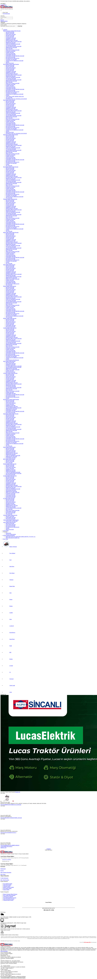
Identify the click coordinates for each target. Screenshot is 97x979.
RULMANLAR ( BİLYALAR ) (12, 58)
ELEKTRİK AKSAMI (11, 54)
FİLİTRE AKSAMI (10, 35)
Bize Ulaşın (5, 539)
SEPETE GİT (3, 847)
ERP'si (89, 942)
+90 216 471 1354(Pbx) (6, 859)
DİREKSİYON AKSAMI (11, 47)
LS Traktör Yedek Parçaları (8, 498)
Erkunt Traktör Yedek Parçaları (9, 286)
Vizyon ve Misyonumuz (11, 534)
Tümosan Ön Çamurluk (8, 896)
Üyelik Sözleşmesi (4, 878)
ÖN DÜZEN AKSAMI (11, 45)
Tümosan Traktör (6, 886)
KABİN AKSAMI (10, 52)
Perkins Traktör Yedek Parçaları (9, 318)
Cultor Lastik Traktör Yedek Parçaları (11, 519)
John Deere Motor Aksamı (8, 898)
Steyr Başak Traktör (7, 888)
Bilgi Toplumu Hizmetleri (6, 872)
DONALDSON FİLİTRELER (12, 360)
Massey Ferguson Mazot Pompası (10, 894)
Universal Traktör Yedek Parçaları (10, 515)
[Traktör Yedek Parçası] (7, 7)
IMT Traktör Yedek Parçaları (9, 459)
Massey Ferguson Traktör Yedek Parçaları (12, 30)
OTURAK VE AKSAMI (11, 59)
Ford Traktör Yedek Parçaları (9, 100)
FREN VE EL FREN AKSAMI (12, 49)
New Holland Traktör (7, 883)
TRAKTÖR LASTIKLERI (11, 521)
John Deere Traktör (7, 884)
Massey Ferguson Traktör (8, 887)
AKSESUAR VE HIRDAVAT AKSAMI (14, 60)
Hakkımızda (8, 533)
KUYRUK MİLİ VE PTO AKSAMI (13, 41)
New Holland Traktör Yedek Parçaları (11, 64)
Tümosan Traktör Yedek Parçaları (10, 199)
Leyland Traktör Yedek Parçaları (10, 475)
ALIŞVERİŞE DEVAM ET (6, 846)
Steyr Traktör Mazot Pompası (9, 895)
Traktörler (5, 29)
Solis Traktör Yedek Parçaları (9, 264)
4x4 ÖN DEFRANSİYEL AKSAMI (13, 46)
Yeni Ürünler (6, 530)
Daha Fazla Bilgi (4, 951)
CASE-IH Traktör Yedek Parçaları (10, 373)
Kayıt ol (2, 19)
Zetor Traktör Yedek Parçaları (9, 361)
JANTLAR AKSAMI (10, 53)
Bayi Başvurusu (6, 13)
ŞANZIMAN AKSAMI (11, 38)
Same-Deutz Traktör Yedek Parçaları (10, 413)
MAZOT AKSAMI (10, 33)
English (2, 5)
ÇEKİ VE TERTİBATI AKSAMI (13, 44)
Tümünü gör (17, 792)
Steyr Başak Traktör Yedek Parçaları (10, 166)
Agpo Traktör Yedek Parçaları (9, 522)
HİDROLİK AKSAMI (10, 42)
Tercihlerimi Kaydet (21, 977)
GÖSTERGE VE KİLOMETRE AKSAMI (15, 55)
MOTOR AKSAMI (10, 32)
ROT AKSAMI (9, 48)
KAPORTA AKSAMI (10, 51)
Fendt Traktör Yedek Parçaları (9, 447)
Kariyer (2, 870)
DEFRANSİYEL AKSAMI (12, 40)
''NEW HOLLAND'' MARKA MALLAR (15, 96)
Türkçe (3, 3)
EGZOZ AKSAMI (10, 36)
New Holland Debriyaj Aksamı (9, 897)
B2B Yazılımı (86, 942)
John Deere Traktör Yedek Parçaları (10, 134)
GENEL (7, 61)
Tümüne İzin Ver (13, 977)
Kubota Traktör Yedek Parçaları (9, 463)
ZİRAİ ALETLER (10, 63)
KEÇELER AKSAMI (10, 57)
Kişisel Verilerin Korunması (9, 535)
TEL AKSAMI (9, 97)
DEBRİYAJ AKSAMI (10, 39)
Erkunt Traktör (6, 889)
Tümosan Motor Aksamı (8, 900)
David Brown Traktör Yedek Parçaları (11, 399)
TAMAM (49, 848)
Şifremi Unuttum (4, 21)
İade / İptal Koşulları (5, 879)
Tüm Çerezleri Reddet (5, 977)
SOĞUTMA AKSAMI (11, 34)
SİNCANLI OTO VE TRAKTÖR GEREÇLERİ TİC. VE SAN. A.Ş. (20, 536)
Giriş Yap (20, 26)
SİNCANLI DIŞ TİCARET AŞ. (12, 537)
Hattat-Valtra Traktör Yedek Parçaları (10, 232)
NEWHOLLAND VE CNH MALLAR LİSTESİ (16, 98)
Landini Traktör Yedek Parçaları (9, 327)
